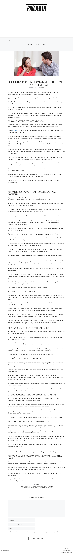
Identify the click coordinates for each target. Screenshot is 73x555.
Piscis (61, 40)
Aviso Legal (66, 548)
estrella (14, 130)
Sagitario (68, 40)
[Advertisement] (36, 27)
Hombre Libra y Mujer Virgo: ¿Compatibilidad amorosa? (37, 487)
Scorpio (30, 44)
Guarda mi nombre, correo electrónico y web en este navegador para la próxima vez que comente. (37, 533)
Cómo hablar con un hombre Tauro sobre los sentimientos (37, 486)
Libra (54, 40)
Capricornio (33, 40)
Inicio (3, 40)
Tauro (37, 44)
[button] (36, 48)
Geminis (42, 40)
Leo (49, 40)
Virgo (43, 44)
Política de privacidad (66, 552)
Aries (18, 40)
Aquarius (11, 40)
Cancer (24, 40)
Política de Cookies (66, 550)
